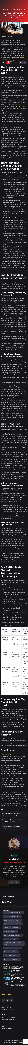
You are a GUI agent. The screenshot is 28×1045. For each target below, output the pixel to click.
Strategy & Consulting (10, 951)
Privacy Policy (8, 1042)
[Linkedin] (5, 902)
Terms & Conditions (18, 1042)
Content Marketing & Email (12, 916)
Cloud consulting (6, 754)
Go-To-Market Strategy (10, 939)
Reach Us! (22, 62)
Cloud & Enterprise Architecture (13, 912)
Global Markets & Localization (12, 935)
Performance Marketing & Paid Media (13, 943)
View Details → (14, 882)
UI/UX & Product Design (11, 955)
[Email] (10, 902)
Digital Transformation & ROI (12, 924)
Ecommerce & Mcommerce (11, 927)
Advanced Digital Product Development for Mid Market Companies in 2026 (18, 967)
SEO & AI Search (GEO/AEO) (12, 948)
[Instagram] (8, 902)
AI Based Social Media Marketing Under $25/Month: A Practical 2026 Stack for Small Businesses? (18, 983)
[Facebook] (3, 902)
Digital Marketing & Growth (12, 920)
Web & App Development (11, 959)
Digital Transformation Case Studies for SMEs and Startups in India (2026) (17, 978)
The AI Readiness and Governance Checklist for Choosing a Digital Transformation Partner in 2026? (17, 973)
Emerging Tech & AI (10, 931)
